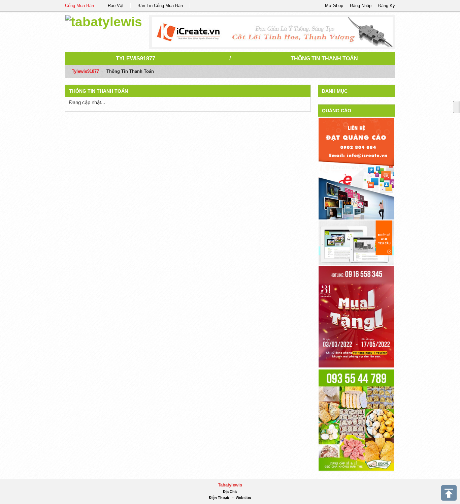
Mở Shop (334, 5)
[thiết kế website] (272, 32)
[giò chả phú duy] (356, 419)
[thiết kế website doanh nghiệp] (356, 242)
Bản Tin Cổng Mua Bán (160, 5)
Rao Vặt (116, 5)
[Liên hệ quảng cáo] (356, 168)
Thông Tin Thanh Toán (324, 58)
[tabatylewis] (103, 20)
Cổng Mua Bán (79, 5)
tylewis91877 (135, 58)
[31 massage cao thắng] (356, 316)
